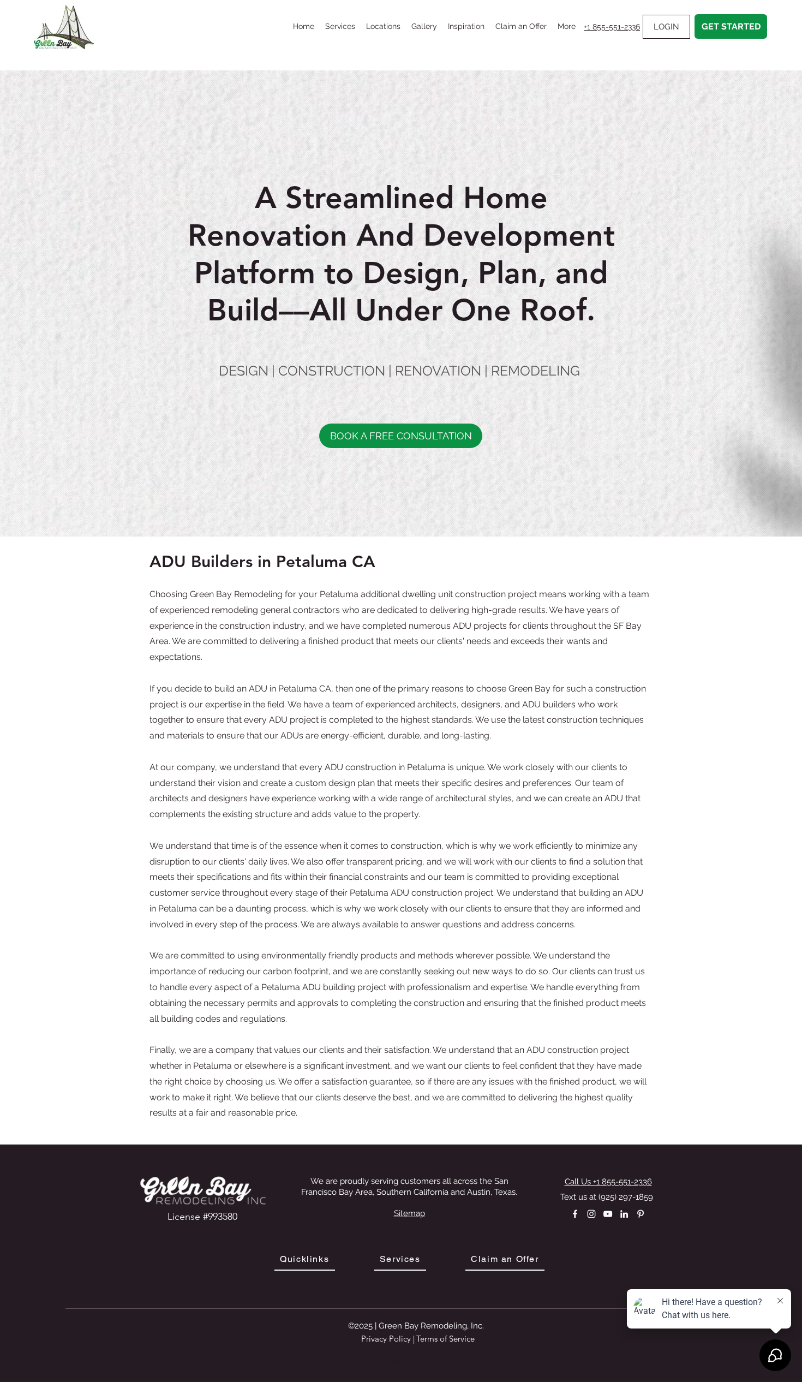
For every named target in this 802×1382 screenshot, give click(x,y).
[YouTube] (607, 1213)
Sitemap (409, 1213)
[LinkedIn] (624, 1213)
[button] (340, 26)
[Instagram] (591, 1213)
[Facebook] (575, 1213)
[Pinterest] (640, 1213)
